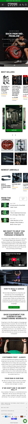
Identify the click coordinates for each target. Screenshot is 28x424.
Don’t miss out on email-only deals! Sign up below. (13, 404)
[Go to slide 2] (14, 65)
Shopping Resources (7, 410)
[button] (25, 421)
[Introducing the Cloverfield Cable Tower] (5, 205)
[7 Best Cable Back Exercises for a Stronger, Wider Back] (5, 212)
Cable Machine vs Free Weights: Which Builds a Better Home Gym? (16, 222)
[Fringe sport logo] (12, 4)
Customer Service (7, 414)
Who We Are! (5, 407)
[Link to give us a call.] (23, 4)
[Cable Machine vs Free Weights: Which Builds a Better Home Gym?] (5, 220)
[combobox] (14, 8)
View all (23, 199)
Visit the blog (14, 307)
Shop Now (14, 45)
